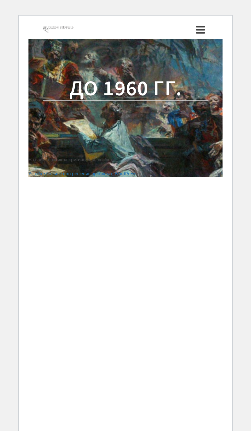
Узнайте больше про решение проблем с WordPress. (82, 173)
